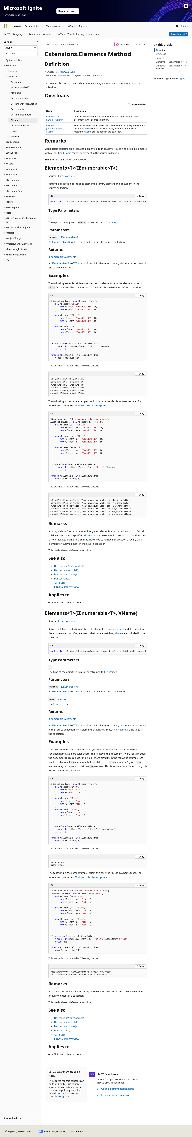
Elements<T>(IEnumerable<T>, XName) (55, 128)
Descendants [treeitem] (17, 109)
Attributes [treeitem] (16, 92)
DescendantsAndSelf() (66, 570)
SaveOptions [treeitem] (12, 152)
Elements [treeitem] (15, 120)
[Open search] (177, 26)
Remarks (160, 57)
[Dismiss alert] (186, 6)
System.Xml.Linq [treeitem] (14, 60)
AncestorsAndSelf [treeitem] (19, 87)
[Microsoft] (6, 26)
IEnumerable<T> (70, 237)
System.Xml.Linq (66, 71)
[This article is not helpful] (184, 79)
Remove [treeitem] (15, 136)
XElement (79, 242)
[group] (97, 201)
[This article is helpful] (181, 79)
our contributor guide (64, 1095)
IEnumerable (55, 256)
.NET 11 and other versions (66, 602)
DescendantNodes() (65, 574)
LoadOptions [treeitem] (12, 141)
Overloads (161, 53)
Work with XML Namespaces (91, 405)
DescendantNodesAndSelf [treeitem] (24, 103)
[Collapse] (37, 41)
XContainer (110, 222)
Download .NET (179, 34)
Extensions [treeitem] (13, 71)
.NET (57, 44)
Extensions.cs (66, 176)
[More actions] (144, 44)
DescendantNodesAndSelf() (69, 566)
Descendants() (62, 578)
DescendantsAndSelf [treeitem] (21, 114)
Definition (161, 50)
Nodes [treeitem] (14, 131)
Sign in (184, 25)
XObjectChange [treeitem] (14, 238)
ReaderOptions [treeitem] (13, 147)
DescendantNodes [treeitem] (20, 98)
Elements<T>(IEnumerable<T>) (171, 61)
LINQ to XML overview (66, 587)
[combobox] (21, 47)
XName (87, 131)
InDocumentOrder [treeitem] (20, 125)
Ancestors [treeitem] (16, 82)
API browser (69, 44)
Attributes (60, 582)
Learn (48, 44)
